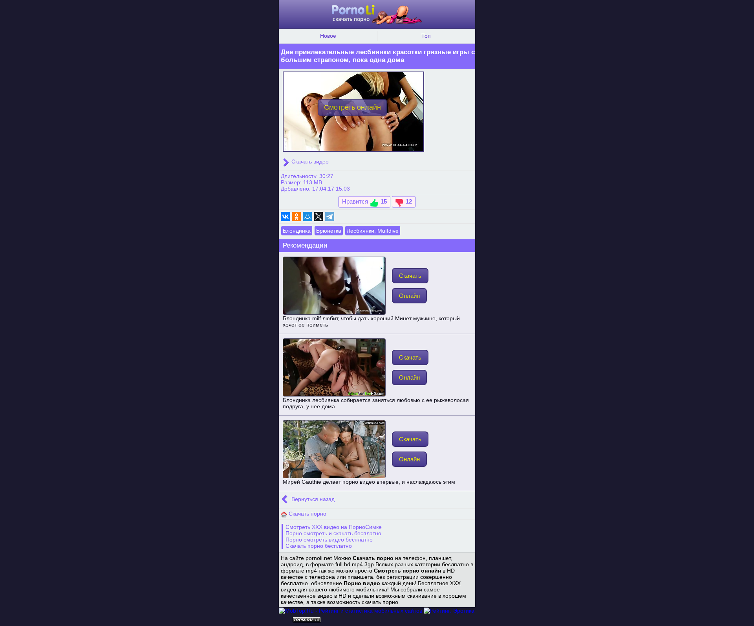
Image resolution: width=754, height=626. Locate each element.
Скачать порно (306, 513)
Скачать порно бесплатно (318, 546)
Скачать (410, 275)
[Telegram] (329, 216)
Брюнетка (328, 231)
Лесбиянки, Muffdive (373, 231)
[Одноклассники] (296, 216)
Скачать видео (309, 161)
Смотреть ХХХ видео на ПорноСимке (333, 527)
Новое (328, 36)
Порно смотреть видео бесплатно (329, 539)
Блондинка (297, 231)
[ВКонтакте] (285, 216)
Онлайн (409, 295)
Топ (426, 36)
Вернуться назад (312, 499)
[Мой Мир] (307, 216)
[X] (318, 216)
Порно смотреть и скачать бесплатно (333, 533)
